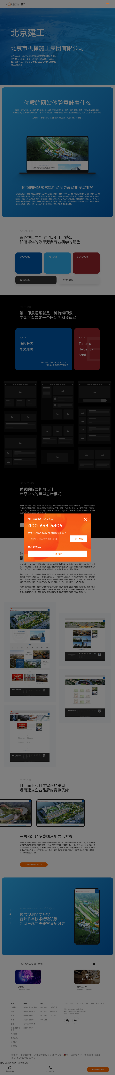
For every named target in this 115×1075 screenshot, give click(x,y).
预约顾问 (78, 539)
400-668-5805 (45, 525)
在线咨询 (57, 554)
